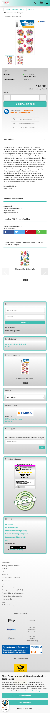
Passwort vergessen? (12, 331)
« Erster (7, 9)
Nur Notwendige (25, 702)
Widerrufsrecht (7, 599)
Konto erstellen (10, 327)
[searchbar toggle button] (35, 3)
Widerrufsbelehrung (16, 549)
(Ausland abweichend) (29, 76)
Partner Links (6, 581)
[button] (6, 97)
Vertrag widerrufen (18, 547)
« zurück (15, 9)
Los (42, 447)
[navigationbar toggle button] (47, 3)
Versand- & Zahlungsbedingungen (13, 593)
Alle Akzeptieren (25, 696)
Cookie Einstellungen (8, 605)
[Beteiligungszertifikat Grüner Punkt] (25, 501)
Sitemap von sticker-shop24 (11, 566)
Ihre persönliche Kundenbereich (15, 344)
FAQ (3, 572)
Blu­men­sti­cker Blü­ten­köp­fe (25, 269)
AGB (3, 602)
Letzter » (31, 9)
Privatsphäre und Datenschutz (12, 596)
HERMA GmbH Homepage (13, 419)
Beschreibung (9, 139)
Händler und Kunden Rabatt (11, 578)
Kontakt (4, 569)
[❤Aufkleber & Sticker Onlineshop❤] (4, 3)
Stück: (5, 93)
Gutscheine (5, 575)
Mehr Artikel (9, 421)
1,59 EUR (25, 383)
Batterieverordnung (8, 587)
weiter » (22, 9)
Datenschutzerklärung (32, 691)
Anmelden (25, 322)
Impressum (9, 524)
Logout (7, 346)
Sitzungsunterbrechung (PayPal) (16, 531)
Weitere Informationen (25, 708)
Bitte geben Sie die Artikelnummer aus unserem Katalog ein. (25, 437)
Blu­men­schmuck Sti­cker (25, 378)
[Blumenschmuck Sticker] (25, 37)
